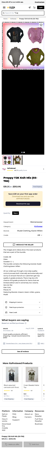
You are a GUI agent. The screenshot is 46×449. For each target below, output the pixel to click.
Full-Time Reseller (39, 420)
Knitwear (13, 19)
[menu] (4, 7)
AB (38, 235)
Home (5, 19)
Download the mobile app (6, 427)
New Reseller (38, 415)
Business (39, 424)
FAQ (14, 414)
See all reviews (23, 351)
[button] (23, 302)
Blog (14, 417)
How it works (4, 420)
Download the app (23, 204)
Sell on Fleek (5, 415)
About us (29, 414)
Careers (28, 417)
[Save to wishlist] (41, 25)
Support (16, 420)
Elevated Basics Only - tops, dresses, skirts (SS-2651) (19, 343)
